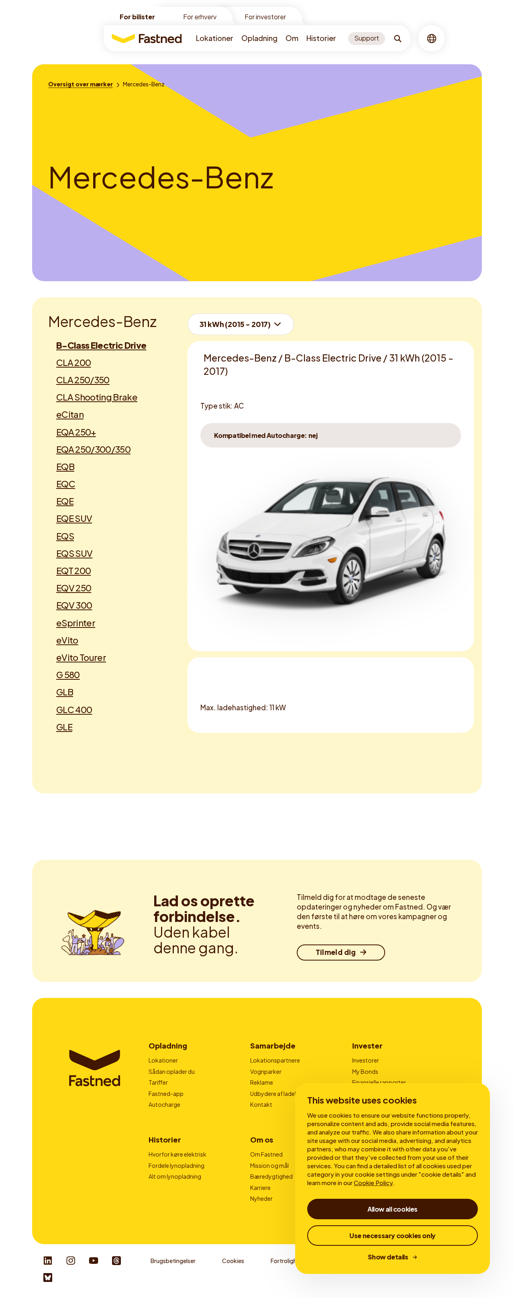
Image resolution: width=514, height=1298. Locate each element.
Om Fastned (266, 1154)
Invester (367, 1045)
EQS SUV (74, 553)
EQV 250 (73, 587)
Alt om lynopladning (175, 1176)
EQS (65, 536)
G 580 (68, 674)
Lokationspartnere (275, 1060)
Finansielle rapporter (379, 1082)
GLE (64, 726)
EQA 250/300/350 (93, 449)
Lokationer (214, 38)
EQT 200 (73, 570)
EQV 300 (74, 605)
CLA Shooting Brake (96, 397)
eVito (67, 640)
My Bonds (365, 1071)
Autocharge (164, 1104)
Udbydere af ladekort (278, 1093)
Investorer (365, 1060)
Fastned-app (166, 1093)
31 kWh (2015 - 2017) (235, 324)
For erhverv (199, 16)
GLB (64, 691)
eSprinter (75, 622)
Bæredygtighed (271, 1176)
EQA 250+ (76, 431)
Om (292, 38)
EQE (64, 501)
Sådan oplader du (172, 1071)
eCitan (70, 414)
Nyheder (261, 1198)
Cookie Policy (373, 1182)
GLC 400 (74, 709)
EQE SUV (74, 518)
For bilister (137, 16)
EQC (65, 483)
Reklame (261, 1082)
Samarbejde (273, 1045)
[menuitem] (214, 38)
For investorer (265, 16)
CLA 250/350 (83, 379)
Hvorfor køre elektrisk (177, 1154)
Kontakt (261, 1104)
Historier (321, 38)
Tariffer (158, 1082)
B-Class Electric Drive (101, 345)
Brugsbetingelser (173, 1260)
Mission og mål (269, 1165)
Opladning (259, 38)
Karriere (260, 1187)
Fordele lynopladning (176, 1165)
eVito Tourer (81, 657)
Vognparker (265, 1071)
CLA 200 (73, 362)
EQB (65, 466)
